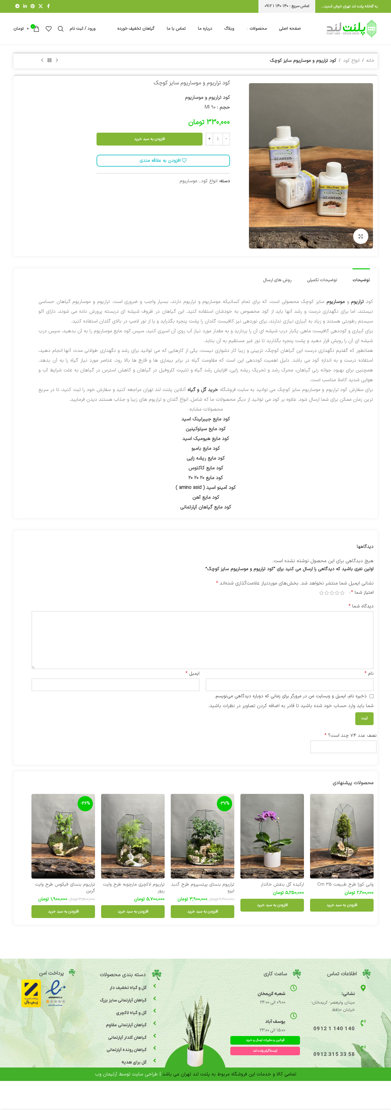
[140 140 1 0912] (363, 1023)
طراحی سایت (145, 1074)
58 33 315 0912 (334, 1054)
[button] (342, 905)
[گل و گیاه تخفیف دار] (155, 986)
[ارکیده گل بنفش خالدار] (272, 836)
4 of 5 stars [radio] (326, 592)
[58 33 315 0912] (363, 1048)
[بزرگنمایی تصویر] (360, 236)
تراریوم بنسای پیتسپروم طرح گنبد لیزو (202, 887)
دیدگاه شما (361, 606)
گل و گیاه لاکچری (131, 1013)
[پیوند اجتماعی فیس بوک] (48, 6)
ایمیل (192, 673)
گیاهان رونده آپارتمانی (127, 1050)
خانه (370, 60)
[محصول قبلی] (56, 60)
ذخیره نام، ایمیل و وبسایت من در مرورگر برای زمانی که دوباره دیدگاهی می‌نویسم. (291, 696)
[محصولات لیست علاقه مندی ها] (48, 29)
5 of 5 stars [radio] (321, 592)
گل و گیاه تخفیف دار (128, 988)
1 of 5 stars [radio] (342, 592)
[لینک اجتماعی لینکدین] (25, 6)
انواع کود (351, 60)
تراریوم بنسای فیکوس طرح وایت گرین (65, 887)
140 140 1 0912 (334, 1029)
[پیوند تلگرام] (17, 6)
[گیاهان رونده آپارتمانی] (155, 1048)
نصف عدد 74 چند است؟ (350, 735)
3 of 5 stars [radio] (331, 592)
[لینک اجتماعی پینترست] (33, 6)
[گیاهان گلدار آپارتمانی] (155, 1036)
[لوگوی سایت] (352, 28)
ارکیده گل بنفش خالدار (282, 884)
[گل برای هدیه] (155, 1060)
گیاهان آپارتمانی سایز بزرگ (123, 1000)
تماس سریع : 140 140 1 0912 (287, 6)
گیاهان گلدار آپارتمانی (127, 1038)
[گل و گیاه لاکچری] (155, 1011)
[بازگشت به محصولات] (49, 60)
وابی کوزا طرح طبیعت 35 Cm (345, 884)
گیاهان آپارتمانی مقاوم (126, 1025)
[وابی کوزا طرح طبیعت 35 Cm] (342, 836)
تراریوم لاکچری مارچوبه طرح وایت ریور (134, 887)
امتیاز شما (362, 592)
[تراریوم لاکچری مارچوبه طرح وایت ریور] (133, 836)
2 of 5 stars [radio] (337, 592)
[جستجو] (61, 29)
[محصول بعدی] (42, 60)
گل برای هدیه (134, 1062)
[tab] (361, 277)
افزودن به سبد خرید (149, 139)
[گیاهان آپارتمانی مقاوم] (155, 1023)
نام (369, 673)
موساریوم (188, 181)
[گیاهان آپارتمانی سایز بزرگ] (155, 998)
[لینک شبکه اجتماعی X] (41, 6)
